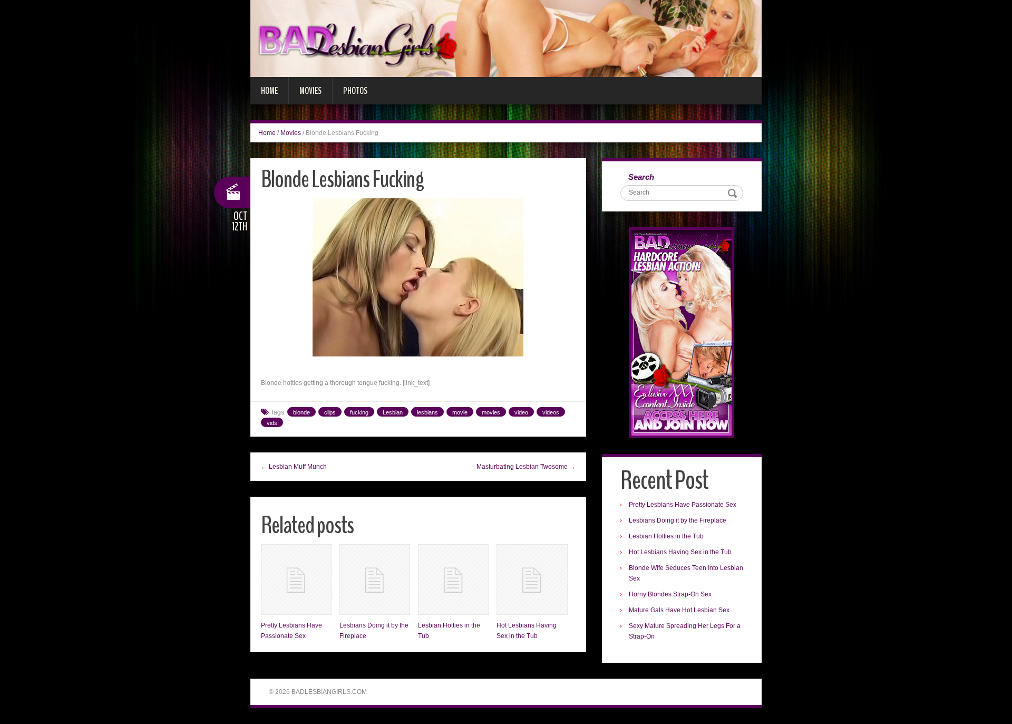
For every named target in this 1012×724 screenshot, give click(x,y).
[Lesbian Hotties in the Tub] (453, 579)
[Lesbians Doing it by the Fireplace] (374, 579)
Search (641, 176)
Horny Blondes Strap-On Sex (670, 594)
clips (330, 412)
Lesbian (393, 412)
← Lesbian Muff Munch (294, 466)
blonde (301, 412)
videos (550, 412)
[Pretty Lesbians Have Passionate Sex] (296, 579)
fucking (359, 412)
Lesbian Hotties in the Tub (666, 536)
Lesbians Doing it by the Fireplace (677, 520)
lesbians (427, 412)
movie (460, 412)
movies (491, 412)
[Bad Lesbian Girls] (506, 38)
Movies (310, 90)
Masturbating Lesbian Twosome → (526, 466)
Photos (355, 90)
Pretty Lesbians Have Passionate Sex (682, 504)
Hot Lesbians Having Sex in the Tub (680, 552)
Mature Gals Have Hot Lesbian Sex (679, 610)
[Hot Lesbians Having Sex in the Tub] (532, 579)
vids (272, 423)
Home (269, 90)
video (521, 412)
